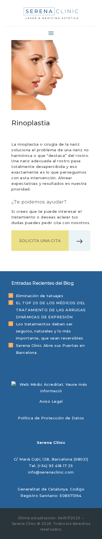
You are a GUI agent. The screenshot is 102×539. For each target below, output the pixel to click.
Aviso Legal (51, 401)
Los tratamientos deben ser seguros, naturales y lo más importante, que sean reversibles (49, 331)
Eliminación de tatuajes (39, 295)
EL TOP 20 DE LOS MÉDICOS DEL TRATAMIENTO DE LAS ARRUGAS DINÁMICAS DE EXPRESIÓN (51, 310)
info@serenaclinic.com (51, 472)
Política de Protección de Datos (51, 418)
